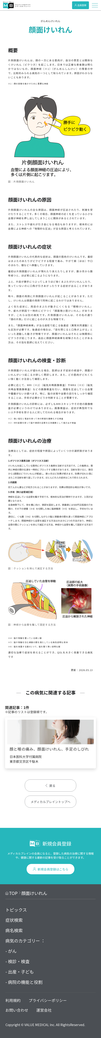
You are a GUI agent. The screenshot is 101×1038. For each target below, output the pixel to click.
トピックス (16, 910)
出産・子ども (21, 971)
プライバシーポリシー (48, 1000)
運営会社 (44, 1010)
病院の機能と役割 (25, 982)
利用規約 (13, 1000)
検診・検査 (19, 961)
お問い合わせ (16, 1010)
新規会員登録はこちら (53, 869)
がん (12, 951)
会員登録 (81, 5)
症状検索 (14, 920)
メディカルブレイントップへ (50, 801)
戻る (52, 785)
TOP (13, 893)
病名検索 (14, 930)
